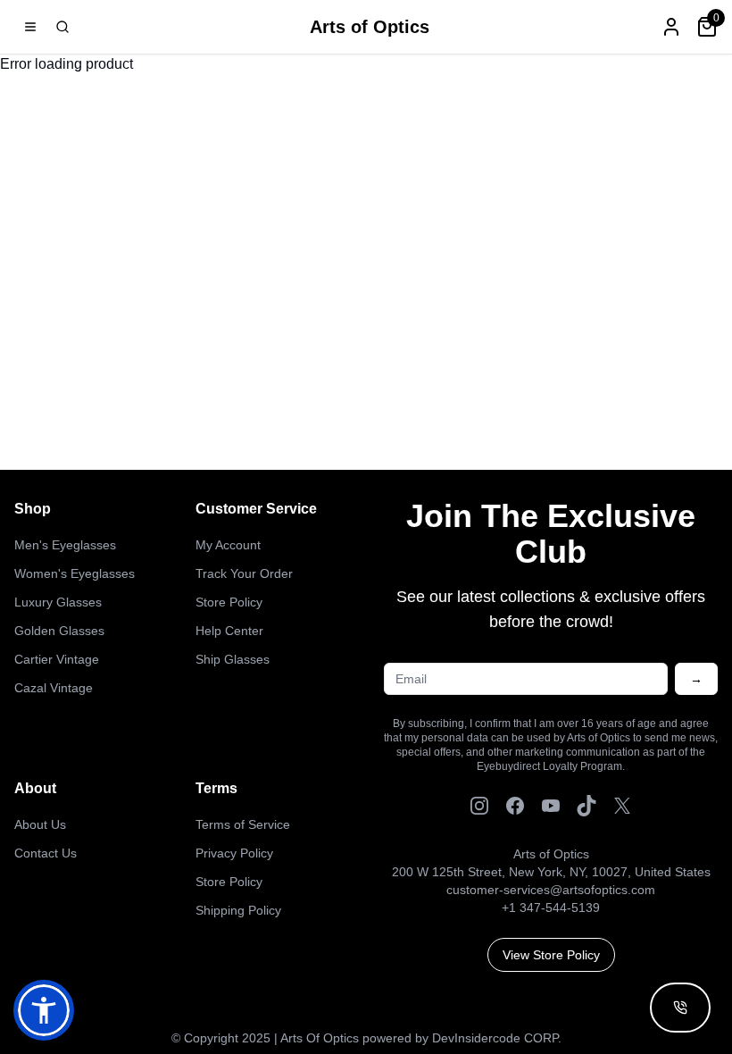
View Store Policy (551, 955)
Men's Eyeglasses (65, 545)
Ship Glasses (232, 659)
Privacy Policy (234, 853)
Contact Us (45, 853)
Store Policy (228, 602)
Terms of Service (242, 824)
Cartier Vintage (56, 659)
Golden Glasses (59, 630)
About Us (40, 824)
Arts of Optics (369, 27)
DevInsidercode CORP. (496, 1038)
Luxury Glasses (58, 602)
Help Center (229, 630)
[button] (44, 1010)
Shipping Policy (238, 910)
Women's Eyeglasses (74, 573)
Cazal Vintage (53, 688)
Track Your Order (244, 573)
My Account (228, 545)
